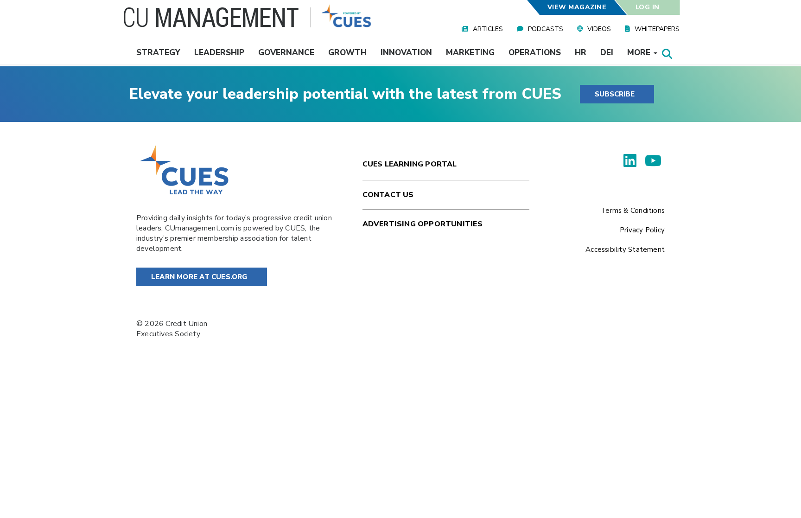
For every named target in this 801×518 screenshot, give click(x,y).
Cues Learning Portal (409, 164)
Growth (347, 52)
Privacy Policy (642, 230)
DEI (606, 52)
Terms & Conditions (633, 210)
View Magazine (576, 7)
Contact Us (388, 195)
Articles (488, 29)
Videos (599, 29)
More (640, 52)
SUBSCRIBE (615, 94)
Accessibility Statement (625, 249)
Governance (286, 52)
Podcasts (545, 29)
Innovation (406, 52)
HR (580, 52)
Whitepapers (657, 29)
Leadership (219, 52)
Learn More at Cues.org (199, 276)
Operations (535, 52)
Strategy (158, 52)
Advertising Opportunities (422, 224)
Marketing (470, 52)
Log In (648, 7)
